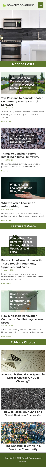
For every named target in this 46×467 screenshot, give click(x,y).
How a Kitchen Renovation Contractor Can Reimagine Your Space (22, 319)
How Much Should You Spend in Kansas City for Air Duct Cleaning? (23, 378)
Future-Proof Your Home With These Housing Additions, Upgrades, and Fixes (21, 264)
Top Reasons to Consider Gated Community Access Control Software (22, 101)
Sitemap (23, 461)
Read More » (6, 121)
